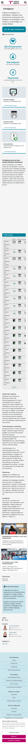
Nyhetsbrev (14, 694)
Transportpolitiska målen (14, 677)
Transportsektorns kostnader (14, 687)
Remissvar (14, 708)
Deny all (14, 736)
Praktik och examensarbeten (14, 714)
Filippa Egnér (12, 632)
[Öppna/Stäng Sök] (25, 2)
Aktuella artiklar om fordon (14, 701)
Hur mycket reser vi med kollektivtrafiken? (10, 563)
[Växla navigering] (2, 2)
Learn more (12, 728)
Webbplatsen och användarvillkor (14, 718)
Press (14, 697)
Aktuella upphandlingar (14, 670)
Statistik (6, 620)
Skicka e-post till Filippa (16, 636)
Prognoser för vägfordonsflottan (14, 680)
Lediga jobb (14, 666)
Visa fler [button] (14, 387)
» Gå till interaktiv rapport (10, 105)
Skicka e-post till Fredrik (16, 629)
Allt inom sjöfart (14, 684)
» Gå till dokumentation (10, 151)
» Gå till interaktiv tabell (10, 127)
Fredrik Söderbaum (14, 625)
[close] (25, 718)
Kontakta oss (14, 663)
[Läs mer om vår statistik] (11, 586)
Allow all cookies (14, 740)
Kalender (14, 711)
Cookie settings (14, 732)
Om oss (14, 660)
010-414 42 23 (14, 627)
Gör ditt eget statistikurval (14, 29)
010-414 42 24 (14, 634)
